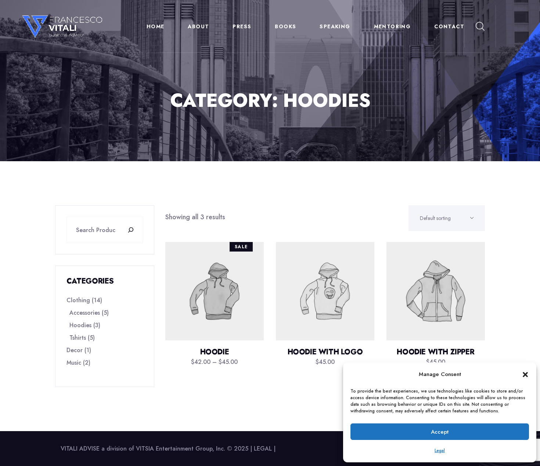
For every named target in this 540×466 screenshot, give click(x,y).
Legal (440, 450)
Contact (449, 26)
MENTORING (392, 26)
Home (156, 26)
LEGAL (264, 448)
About (198, 26)
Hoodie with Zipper (435, 352)
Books (285, 26)
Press (242, 26)
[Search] (134, 230)
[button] (525, 374)
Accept (440, 432)
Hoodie (214, 352)
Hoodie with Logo (325, 352)
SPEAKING (335, 26)
